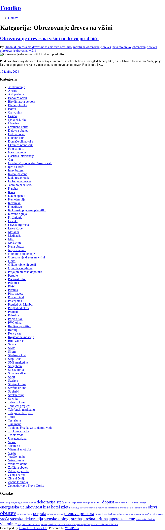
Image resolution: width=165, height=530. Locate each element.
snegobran (139, 514)
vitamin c (8, 523)
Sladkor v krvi (17, 355)
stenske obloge (57, 518)
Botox (12, 109)
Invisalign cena (17, 174)
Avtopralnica (16, 94)
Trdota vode (15, 435)
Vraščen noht (16, 456)
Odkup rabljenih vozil (22, 264)
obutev (8, 513)
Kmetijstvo (15, 206)
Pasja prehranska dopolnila (25, 272)
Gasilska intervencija (21, 156)
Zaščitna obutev (18, 467)
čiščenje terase (77, 524)
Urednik (10, 47)
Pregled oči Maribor (20, 304)
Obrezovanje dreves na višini (33, 47)
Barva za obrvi (17, 98)
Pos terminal (16, 297)
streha (76, 518)
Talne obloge (16, 402)
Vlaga (12, 453)
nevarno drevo (121, 47)
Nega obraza (16, 246)
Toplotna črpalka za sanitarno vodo (30, 427)
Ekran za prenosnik (20, 145)
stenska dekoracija (26, 518)
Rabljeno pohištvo (19, 326)
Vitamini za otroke (19, 449)
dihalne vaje (70, 503)
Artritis (12, 90)
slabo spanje (122, 514)
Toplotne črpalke (18, 431)
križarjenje (92, 508)
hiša (46, 507)
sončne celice (151, 514)
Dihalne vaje (16, 137)
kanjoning (74, 508)
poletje (50, 514)
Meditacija (14, 235)
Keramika (14, 203)
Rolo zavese (16, 340)
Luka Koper (16, 228)
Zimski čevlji (16, 478)
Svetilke (13, 398)
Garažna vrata (17, 152)
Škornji (12, 351)
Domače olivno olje (20, 141)
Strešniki (13, 391)
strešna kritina (95, 518)
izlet (64, 507)
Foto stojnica (16, 148)
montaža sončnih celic (137, 508)
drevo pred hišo (62, 47)
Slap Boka (14, 359)
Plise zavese (15, 293)
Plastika (13, 290)
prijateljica (100, 514)
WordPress (72, 528)
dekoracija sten (50, 502)
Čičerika (13, 123)
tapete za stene (122, 518)
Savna (12, 344)
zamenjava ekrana (49, 524)
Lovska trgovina (18, 224)
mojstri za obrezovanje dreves (92, 47)
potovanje (58, 514)
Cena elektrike (17, 119)
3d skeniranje (16, 87)
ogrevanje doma (24, 514)
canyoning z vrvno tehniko (23, 503)
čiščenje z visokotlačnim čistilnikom (101, 524)
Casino (12, 116)
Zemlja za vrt (16, 474)
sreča (4, 518)
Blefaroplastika (17, 105)
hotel (55, 507)
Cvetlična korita (18, 127)
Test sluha (14, 420)
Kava (11, 192)
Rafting (13, 330)
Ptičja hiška (15, 319)
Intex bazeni (16, 170)
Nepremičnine (17, 250)
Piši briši (13, 282)
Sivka (11, 348)
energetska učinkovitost (21, 507)
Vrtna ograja (16, 460)
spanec (161, 514)
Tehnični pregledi (19, 406)
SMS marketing (18, 362)
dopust (108, 502)
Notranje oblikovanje (21, 253)
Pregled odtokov (18, 308)
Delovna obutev (18, 130)
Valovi (12, 442)
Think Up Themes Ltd (33, 528)
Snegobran (15, 366)
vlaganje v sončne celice (29, 524)
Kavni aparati (16, 195)
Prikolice (13, 315)
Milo (11, 239)
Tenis (11, 416)
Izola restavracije (18, 177)
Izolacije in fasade (19, 181)
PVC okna (15, 322)
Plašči (11, 286)
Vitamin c (14, 445)
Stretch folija (16, 395)
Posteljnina (15, 301)
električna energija (138, 503)
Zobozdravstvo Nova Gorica (26, 485)
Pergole (13, 275)
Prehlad (13, 311)
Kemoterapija (16, 199)
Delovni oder (16, 134)
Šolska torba (16, 369)
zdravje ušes (64, 524)
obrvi (152, 507)
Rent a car (14, 333)
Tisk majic (14, 424)
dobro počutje (83, 503)
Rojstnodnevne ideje (21, 337)
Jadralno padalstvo (20, 185)
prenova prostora (79, 513)
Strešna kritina (17, 384)
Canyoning (15, 112)
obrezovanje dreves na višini (18, 50)
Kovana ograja (17, 214)
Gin (10, 159)
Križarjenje (15, 217)
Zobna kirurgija (18, 482)
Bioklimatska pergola (21, 101)
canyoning (5, 503)
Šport (11, 377)
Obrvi (11, 261)
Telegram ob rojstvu (20, 413)
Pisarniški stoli (17, 279)
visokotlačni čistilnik (145, 519)
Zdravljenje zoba (18, 471)
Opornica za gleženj (20, 268)
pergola (39, 513)
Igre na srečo (16, 166)
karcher (83, 508)
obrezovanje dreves (144, 47)
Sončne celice (17, 373)
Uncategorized (17, 438)
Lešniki (13, 221)
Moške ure (15, 243)
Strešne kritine (17, 387)
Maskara (13, 232)
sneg (131, 514)
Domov (13, 18)
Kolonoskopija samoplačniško (27, 210)
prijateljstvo (110, 514)
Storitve (13, 380)
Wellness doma (17, 464)
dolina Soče (96, 503)
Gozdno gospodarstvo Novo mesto (30, 163)
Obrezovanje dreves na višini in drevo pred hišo (49, 38)
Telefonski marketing (21, 409)
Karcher (13, 188)
